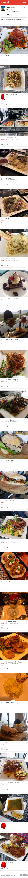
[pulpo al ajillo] (14, 404)
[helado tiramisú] (14, 606)
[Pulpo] (14, 203)
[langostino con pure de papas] (14, 364)
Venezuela (8, 875)
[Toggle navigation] (25, 2)
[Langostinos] (14, 162)
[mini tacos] (14, 566)
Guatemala (13, 875)
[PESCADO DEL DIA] (14, 79)
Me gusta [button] (6, 61)
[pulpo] (14, 40)
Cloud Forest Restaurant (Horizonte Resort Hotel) (12, 10)
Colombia (3, 875)
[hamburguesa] (14, 445)
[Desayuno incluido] (14, 122)
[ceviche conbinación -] (14, 324)
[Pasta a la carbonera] (14, 243)
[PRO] (2, 96)
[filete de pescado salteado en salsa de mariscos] (14, 646)
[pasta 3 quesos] (14, 687)
